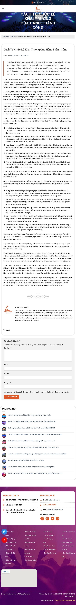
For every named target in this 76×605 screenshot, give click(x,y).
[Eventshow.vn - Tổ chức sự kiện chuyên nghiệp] (38, 8)
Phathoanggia (23, 55)
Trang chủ (6, 36)
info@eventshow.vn (53, 500)
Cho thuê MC (48, 532)
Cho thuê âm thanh (50, 549)
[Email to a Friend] (39, 296)
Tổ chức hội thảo (11, 542)
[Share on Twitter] (36, 296)
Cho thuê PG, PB (49, 535)
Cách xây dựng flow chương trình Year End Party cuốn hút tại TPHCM (31, 428)
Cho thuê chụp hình (31, 560)
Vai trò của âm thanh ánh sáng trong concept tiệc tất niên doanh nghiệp (32, 421)
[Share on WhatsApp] (29, 296)
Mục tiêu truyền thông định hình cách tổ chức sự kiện (26, 460)
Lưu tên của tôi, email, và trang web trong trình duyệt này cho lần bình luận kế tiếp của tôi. (38, 392)
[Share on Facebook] (32, 296)
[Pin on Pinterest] (43, 296)
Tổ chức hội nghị (11, 539)
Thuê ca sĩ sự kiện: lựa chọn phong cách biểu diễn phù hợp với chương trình (33, 447)
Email (6, 374)
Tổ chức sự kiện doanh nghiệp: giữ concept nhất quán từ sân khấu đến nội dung (35, 434)
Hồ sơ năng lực (39, 2)
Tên (6, 365)
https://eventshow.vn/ (56, 510)
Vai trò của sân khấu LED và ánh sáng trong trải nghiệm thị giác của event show (35, 473)
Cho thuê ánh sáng (50, 553)
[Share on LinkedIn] (47, 296)
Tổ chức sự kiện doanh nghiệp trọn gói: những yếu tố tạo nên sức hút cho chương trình (37, 454)
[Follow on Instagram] (47, 519)
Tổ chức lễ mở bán (30, 532)
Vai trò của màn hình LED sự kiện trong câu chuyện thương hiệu (29, 415)
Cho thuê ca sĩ (29, 556)
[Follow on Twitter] (52, 519)
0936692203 (52, 505)
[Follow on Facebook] (42, 519)
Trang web (7, 383)
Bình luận (7, 348)
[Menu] (2, 8)
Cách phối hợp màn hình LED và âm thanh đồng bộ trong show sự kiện (31, 441)
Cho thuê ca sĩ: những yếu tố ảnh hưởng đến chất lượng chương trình (31, 467)
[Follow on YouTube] (58, 519)
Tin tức (13, 36)
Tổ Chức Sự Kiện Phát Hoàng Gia (64, 600)
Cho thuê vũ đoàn (49, 546)
